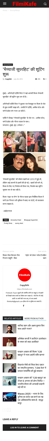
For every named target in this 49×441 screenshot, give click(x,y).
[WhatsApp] (24, 85)
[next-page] (8, 410)
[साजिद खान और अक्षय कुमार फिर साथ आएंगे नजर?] (9, 328)
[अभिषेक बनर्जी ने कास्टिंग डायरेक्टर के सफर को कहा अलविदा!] (9, 341)
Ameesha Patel (16, 220)
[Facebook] (5, 85)
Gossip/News (15, 10)
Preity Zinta (8, 223)
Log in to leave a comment (24, 427)
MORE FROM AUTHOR (34, 318)
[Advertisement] (24, 37)
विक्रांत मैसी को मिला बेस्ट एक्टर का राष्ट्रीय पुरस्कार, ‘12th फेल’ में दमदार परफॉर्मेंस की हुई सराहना (32, 367)
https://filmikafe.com (24, 289)
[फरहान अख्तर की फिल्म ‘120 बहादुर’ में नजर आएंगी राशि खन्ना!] (9, 355)
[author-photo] (24, 281)
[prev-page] (4, 410)
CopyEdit (8, 79)
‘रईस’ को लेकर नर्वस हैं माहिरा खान (35, 256)
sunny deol (19, 223)
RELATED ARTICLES (12, 318)
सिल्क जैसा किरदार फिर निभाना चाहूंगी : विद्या (11, 256)
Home (5, 10)
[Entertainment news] (24, 3)
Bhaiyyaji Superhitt (31, 220)
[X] (11, 85)
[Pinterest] (18, 85)
